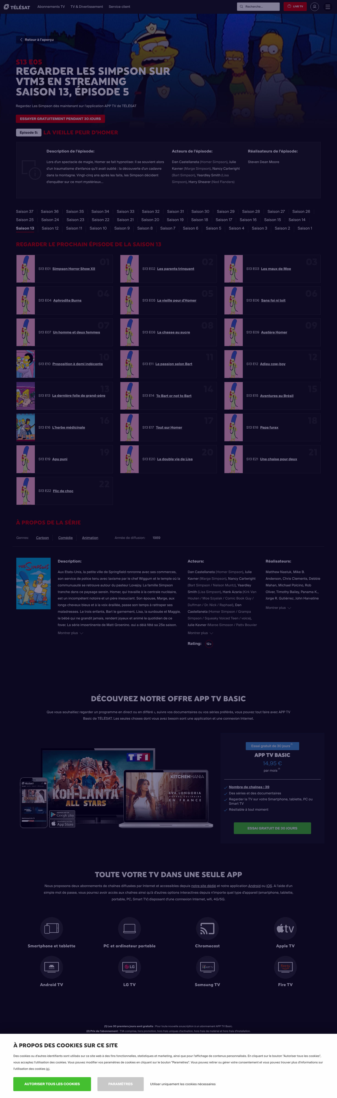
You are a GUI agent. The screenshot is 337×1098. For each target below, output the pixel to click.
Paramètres (120, 1084)
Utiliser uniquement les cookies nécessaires (183, 1084)
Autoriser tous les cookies (52, 1084)
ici (47, 1069)
